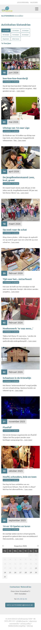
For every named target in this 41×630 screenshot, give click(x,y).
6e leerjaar (25, 35)
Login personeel (23, 2)
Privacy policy (26, 623)
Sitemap (30, 626)
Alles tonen (15, 39)
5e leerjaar (15, 35)
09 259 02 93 (22, 599)
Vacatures (34, 2)
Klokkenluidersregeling (16, 626)
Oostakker (12, 16)
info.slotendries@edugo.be (20, 605)
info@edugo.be (22, 621)
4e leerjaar (6, 35)
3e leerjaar (25, 30)
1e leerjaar (6, 30)
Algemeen (6, 39)
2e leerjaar (15, 30)
